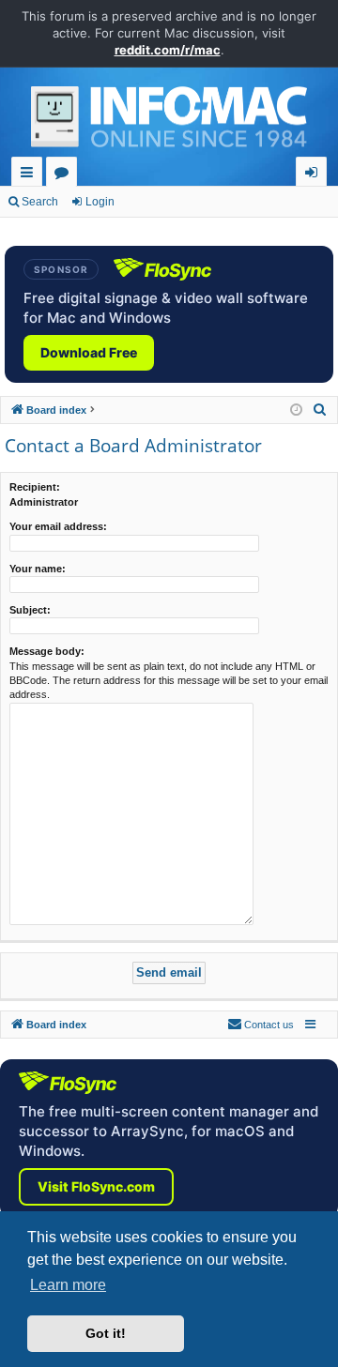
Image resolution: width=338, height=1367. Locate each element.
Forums (65, 175)
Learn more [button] (68, 1285)
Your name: (37, 568)
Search (40, 201)
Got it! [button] (105, 1333)
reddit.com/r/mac (168, 49)
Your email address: (58, 526)
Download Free (88, 352)
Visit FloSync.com (96, 1186)
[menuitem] (320, 410)
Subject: (30, 609)
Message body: (46, 651)
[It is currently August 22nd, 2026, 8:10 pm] (296, 410)
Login (100, 201)
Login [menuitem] (315, 175)
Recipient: (34, 487)
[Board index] (169, 122)
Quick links (30, 175)
